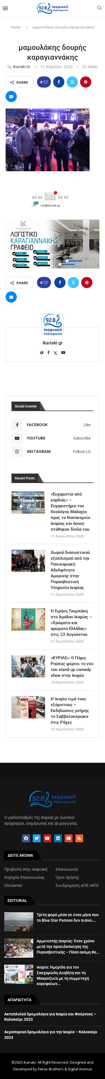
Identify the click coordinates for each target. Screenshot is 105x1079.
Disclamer (13, 885)
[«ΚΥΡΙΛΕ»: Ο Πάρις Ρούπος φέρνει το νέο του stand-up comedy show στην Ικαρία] (28, 666)
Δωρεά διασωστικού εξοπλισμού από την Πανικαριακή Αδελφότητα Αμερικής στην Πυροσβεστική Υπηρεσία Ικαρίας (70, 570)
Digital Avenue (80, 1068)
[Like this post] (46, 82)
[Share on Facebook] (58, 82)
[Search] (99, 8)
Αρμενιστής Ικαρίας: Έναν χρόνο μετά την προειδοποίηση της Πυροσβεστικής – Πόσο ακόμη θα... (68, 946)
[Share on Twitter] (72, 82)
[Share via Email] (11, 96)
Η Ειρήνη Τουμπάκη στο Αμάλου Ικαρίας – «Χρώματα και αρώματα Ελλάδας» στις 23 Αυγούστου (71, 623)
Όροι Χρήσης (67, 877)
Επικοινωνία (66, 869)
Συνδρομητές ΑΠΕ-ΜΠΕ (77, 885)
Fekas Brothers (51, 1068)
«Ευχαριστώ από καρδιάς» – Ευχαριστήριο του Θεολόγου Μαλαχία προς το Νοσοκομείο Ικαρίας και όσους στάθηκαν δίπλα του (70, 512)
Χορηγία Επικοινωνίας (24, 877)
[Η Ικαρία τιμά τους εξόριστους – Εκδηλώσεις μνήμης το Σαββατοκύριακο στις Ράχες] (28, 707)
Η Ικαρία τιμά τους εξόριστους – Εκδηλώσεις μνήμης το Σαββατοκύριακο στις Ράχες (70, 710)
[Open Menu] (5, 8)
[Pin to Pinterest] (85, 82)
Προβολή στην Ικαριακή (25, 869)
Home (16, 27)
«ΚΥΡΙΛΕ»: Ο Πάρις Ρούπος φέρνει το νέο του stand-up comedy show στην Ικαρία (72, 666)
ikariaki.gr (22, 66)
